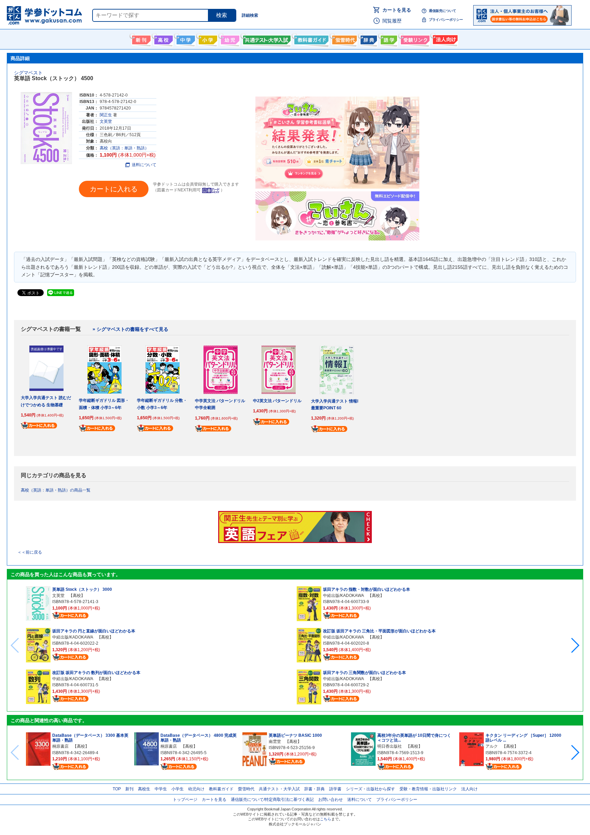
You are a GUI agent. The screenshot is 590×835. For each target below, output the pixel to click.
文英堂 (106, 121)
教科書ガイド (310, 38)
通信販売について (442, 11)
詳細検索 (250, 15)
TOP (117, 789)
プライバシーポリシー (446, 19)
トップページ (185, 799)
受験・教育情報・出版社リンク (428, 789)
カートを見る (396, 10)
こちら (325, 819)
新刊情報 (140, 38)
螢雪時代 (343, 38)
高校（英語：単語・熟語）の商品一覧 (55, 490)
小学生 (177, 789)
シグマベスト (28, 72)
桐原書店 (60, 746)
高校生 (144, 789)
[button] (574, 645)
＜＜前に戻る (29, 552)
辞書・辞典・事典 (368, 38)
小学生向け (207, 38)
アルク (492, 746)
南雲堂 (275, 741)
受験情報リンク (414, 38)
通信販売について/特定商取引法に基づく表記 (272, 799)
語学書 (388, 38)
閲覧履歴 (392, 21)
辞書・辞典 (314, 789)
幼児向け (229, 38)
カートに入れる (114, 189)
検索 (221, 15)
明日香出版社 (389, 746)
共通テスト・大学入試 (266, 38)
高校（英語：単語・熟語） (124, 148)
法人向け (444, 38)
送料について (144, 164)
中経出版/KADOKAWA (72, 637)
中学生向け (185, 38)
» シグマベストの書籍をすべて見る (130, 329)
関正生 (106, 115)
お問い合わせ (330, 799)
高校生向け (163, 38)
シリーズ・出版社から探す (370, 789)
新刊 (129, 789)
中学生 (161, 789)
